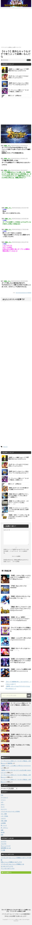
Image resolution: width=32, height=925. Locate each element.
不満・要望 (4, 820)
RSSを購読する (7, 872)
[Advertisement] (16, 27)
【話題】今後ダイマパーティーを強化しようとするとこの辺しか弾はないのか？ (20, 736)
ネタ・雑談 (4, 813)
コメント (6, 530)
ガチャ (2, 804)
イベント (3, 800)
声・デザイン (4, 827)
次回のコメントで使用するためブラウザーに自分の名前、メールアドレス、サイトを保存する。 (16, 551)
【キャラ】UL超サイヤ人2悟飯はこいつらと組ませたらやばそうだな (20, 629)
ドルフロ (3, 843)
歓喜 (2, 834)
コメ (28, 60)
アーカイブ (4, 788)
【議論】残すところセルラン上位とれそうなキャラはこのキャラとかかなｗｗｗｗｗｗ (20, 608)
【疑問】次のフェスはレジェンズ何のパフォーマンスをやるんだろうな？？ (20, 715)
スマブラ (3, 841)
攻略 (2, 830)
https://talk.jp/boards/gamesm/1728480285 (23, 292)
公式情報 (3, 823)
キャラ (5, 446)
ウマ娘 (3, 850)
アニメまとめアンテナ (8, 868)
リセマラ (3, 818)
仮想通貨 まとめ (6, 848)
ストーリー (4, 809)
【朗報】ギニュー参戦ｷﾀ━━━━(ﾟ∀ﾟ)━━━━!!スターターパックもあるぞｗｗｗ (20, 618)
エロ (2, 802)
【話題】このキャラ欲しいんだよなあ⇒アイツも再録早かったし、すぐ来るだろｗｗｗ (20, 577)
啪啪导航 (10, 763)
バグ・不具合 (4, 816)
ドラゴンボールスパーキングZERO (10, 811)
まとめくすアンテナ (7, 866)
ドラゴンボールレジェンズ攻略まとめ (12, 864)
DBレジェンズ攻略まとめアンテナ (11, 862)
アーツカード (4, 797)
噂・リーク (4, 825)
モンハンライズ (5, 846)
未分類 (2, 832)
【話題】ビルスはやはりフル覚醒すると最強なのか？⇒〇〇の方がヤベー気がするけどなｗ (20, 660)
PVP (2, 795)
